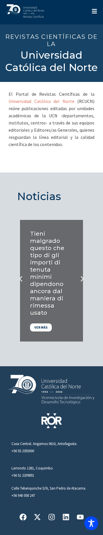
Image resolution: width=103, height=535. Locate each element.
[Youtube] (80, 517)
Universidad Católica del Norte (41, 101)
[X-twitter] (37, 517)
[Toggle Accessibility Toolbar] (91, 523)
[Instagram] (51, 517)
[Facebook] (23, 517)
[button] (20, 278)
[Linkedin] (66, 517)
